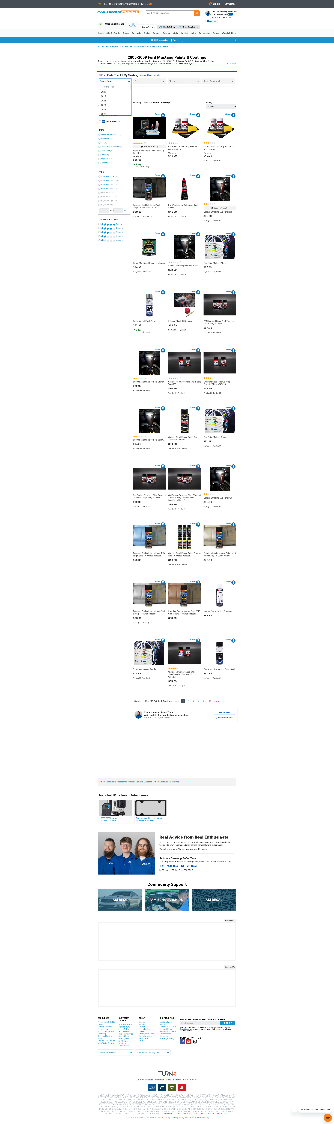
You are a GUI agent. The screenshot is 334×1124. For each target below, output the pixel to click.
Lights (193, 33)
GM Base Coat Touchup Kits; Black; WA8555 (184, 383)
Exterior (166, 33)
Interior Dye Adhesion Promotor (218, 611)
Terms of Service (196, 1118)
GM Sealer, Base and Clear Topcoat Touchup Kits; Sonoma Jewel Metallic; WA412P (184, 497)
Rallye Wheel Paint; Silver (144, 321)
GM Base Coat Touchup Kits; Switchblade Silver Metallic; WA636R (181, 674)
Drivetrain (136, 33)
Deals (101, 33)
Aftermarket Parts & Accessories (113, 782)
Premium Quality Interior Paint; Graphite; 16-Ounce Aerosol (147, 206)
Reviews (142, 1041)
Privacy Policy (214, 1027)
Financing (102, 1034)
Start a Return (124, 1027)
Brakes (126, 33)
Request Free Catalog (106, 1041)
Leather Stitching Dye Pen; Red (218, 212)
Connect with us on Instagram (195, 1041)
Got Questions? (124, 1031)
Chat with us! (123, 1036)
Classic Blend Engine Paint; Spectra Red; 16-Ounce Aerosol (184, 554)
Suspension (204, 33)
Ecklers (194, 1079)
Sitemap (168, 1114)
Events (100, 1024)
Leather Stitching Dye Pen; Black (183, 265)
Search (197, 13)
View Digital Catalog (106, 1043)
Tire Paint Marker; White (215, 263)
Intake (175, 33)
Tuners (216, 33)
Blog (100, 1038)
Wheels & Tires (229, 33)
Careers (142, 1031)
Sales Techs (144, 1038)
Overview (142, 1022)
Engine (147, 33)
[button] (211, 21)
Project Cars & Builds (106, 1022)
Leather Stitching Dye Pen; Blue (218, 498)
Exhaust (156, 33)
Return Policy (123, 1029)
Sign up (227, 1023)
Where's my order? (125, 1024)
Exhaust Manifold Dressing (180, 321)
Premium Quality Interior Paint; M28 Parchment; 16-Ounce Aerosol (220, 554)
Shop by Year (103, 1029)
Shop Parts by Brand (106, 1031)
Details (148, 3)
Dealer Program (145, 1036)
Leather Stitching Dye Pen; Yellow (148, 440)
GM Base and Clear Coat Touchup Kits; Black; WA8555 (219, 322)
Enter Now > (177, 40)
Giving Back (143, 1027)
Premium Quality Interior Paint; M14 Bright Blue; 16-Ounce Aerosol (149, 554)
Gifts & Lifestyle (113, 33)
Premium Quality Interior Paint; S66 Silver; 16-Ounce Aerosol (149, 612)
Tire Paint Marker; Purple (144, 669)
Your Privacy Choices (203, 1114)
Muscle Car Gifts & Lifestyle (140, 782)
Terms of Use (123, 1046)
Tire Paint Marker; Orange (215, 437)
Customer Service (125, 1034)
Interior (184, 33)
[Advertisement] (167, 941)
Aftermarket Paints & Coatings (166, 782)
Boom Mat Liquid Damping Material (149, 263)
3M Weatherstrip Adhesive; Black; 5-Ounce (183, 206)
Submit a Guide (145, 1029)
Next (215, 701)
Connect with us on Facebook (182, 1041)
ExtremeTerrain (180, 1079)
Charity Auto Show (146, 1034)
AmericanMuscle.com (118, 12)
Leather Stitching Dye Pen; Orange (148, 382)
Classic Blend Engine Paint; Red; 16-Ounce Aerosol (183, 438)
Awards (142, 1024)
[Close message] (235, 40)
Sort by (209, 103)
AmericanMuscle (144, 1079)
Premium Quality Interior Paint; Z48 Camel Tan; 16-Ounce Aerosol (184, 612)
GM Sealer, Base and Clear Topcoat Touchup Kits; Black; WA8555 (149, 496)
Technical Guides (105, 1036)
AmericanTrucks (163, 1079)
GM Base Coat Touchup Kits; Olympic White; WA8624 (217, 383)
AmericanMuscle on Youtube (188, 1041)
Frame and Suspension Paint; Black (219, 669)
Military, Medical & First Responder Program (125, 1041)
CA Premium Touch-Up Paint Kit (182, 146)
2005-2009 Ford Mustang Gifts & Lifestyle (151, 46)
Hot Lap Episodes (105, 1027)
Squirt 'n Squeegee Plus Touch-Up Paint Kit (148, 151)
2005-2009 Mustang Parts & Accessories (115, 46)
